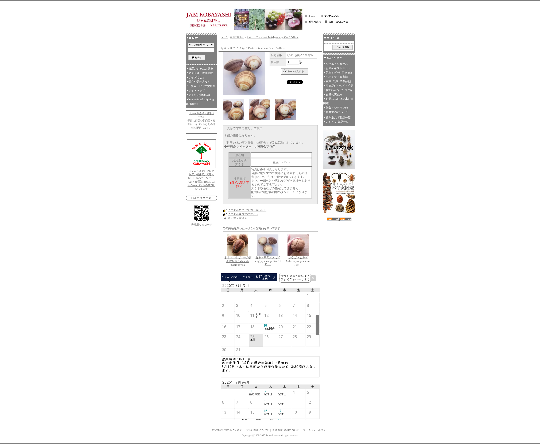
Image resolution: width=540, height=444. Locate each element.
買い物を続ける (237, 217)
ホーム (224, 37)
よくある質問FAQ (199, 95)
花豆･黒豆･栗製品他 (338, 81)
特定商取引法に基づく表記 (227, 430)
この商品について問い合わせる (247, 210)
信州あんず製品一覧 (338, 117)
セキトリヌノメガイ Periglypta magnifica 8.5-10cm (272, 37)
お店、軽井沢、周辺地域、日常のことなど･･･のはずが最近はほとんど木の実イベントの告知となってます (201, 181)
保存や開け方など (199, 81)
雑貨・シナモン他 (337, 107)
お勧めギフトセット (338, 68)
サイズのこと (196, 77)
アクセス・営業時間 (200, 73)
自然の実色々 (237, 37)
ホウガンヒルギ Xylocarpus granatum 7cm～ (298, 261)
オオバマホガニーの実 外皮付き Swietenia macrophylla (237, 261)
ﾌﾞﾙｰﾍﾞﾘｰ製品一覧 (337, 121)
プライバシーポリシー (315, 430)
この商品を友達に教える (243, 214)
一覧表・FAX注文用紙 (201, 86)
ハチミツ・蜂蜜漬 (337, 76)
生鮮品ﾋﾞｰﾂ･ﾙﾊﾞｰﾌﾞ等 (339, 85)
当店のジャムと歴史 (200, 68)
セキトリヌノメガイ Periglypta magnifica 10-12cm (268, 261)
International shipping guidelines (200, 101)
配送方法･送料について (286, 430)
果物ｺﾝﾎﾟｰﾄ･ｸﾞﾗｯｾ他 (339, 72)
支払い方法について (257, 430)
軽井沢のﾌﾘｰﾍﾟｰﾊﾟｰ (338, 112)
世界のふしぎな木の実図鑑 (338, 101)
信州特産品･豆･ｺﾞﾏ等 (339, 90)
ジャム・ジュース (337, 63)
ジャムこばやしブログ (201, 170)
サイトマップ (196, 90)
